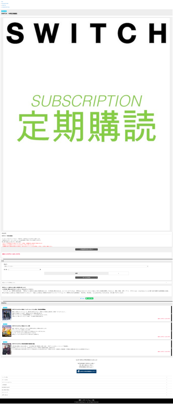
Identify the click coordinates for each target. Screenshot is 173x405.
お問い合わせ (5, 394)
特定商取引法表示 (6, 387)
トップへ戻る (5, 377)
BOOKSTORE (5, 3)
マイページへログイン (7, 382)
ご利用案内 (4, 384)
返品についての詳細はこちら (8, 282)
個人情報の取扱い (6, 389)
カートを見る (5, 379)
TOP (2, 1)
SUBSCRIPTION (5, 7)
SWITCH (4, 5)
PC (93, 400)
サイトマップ (5, 392)
